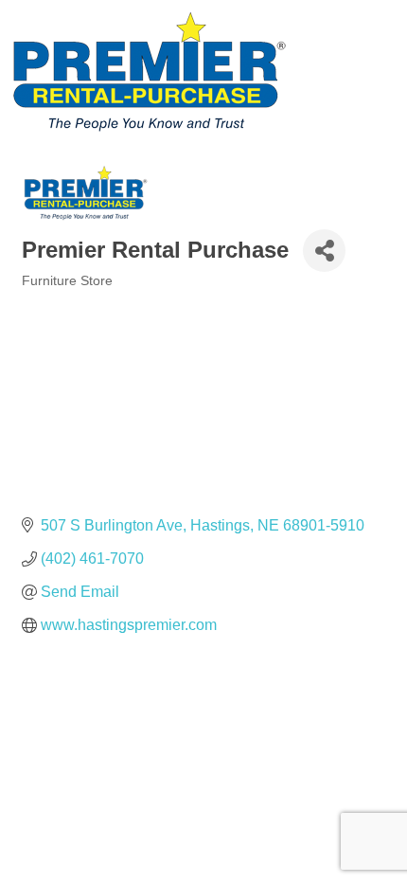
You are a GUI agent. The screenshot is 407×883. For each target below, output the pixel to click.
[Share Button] (324, 250)
